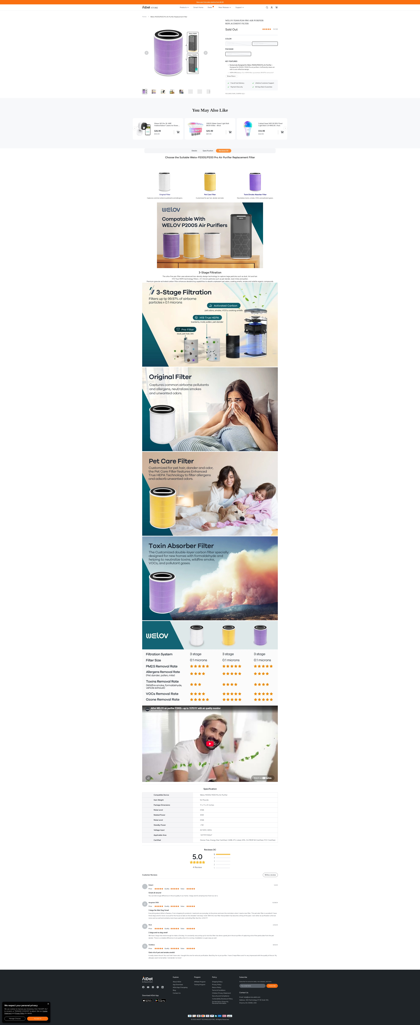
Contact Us (177, 993)
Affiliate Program (200, 982)
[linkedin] (162, 987)
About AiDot (177, 982)
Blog (174, 990)
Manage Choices (15, 1019)
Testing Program (199, 985)
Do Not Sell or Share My (220, 1002)
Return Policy (216, 987)
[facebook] (143, 987)
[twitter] (158, 987)
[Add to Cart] (177, 132)
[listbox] (251, 44)
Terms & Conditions (218, 990)
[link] (271, 7)
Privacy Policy (19, 1013)
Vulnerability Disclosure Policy (222, 999)
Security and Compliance (220, 996)
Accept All (37, 1019)
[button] (144, 91)
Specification (208, 151)
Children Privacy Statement (221, 993)
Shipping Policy (217, 982)
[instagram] (153, 987)
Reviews (223, 151)
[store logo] (150, 7)
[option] (238, 44)
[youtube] (148, 987)
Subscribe (272, 986)
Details (194, 151)
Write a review (270, 875)
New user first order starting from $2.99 (210, 2)
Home (144, 17)
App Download (178, 985)
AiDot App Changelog (180, 987)
